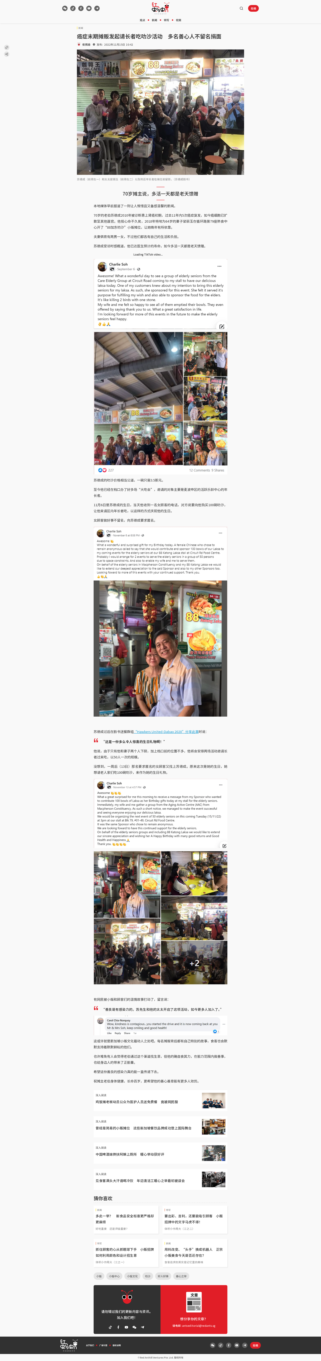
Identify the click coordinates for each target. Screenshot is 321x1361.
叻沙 (147, 1276)
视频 (178, 20)
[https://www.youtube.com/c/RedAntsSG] (89, 8)
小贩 (99, 1276)
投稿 (253, 8)
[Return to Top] (313, 1355)
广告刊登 (103, 1345)
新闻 (154, 20)
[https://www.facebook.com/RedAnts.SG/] (81, 8)
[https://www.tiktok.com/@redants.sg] (73, 8)
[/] (160, 8)
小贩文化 (132, 1276)
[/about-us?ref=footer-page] (65, 8)
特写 (166, 20)
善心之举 (181, 1276)
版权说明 (117, 1345)
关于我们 (90, 1345)
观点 (142, 20)
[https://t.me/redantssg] (97, 8)
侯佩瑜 (86, 44)
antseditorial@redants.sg (199, 1326)
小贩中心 (114, 1276)
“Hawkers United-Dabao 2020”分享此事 (166, 731)
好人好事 (163, 1276)
